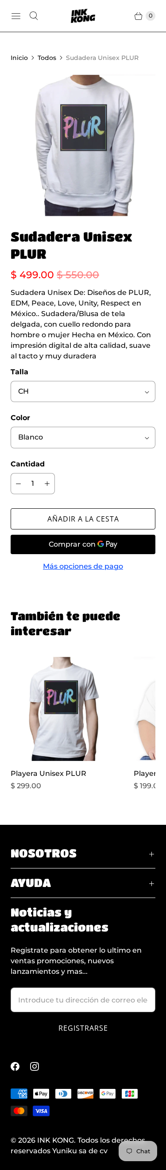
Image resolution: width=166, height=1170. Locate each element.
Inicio (19, 58)
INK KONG (55, 1140)
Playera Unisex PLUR (48, 773)
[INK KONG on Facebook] (20, 1066)
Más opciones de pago (83, 566)
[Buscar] (33, 15)
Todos (47, 58)
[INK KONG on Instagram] (40, 1066)
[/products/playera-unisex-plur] (63, 708)
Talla (19, 372)
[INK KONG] (83, 15)
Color (20, 418)
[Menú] (16, 15)
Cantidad (28, 464)
